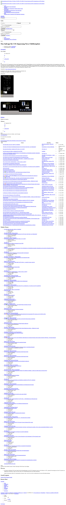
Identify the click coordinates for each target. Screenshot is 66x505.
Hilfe (5, 477)
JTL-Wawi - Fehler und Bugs (47, 179)
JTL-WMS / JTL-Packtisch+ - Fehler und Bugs (12, 256)
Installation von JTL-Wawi (46, 203)
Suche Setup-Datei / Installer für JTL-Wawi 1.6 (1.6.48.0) (15, 238)
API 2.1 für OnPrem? (6, 219)
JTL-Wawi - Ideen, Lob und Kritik (48, 221)
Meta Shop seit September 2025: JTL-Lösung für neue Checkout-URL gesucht (17, 213)
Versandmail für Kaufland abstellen (9, 170)
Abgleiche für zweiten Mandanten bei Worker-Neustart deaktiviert (15, 179)
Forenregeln (6, 484)
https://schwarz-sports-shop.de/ (10, 69)
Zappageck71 (14, 46)
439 (4, 124)
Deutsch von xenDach (52, 492)
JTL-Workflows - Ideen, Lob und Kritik (11, 364)
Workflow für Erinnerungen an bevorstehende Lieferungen (15, 192)
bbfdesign (2, 117)
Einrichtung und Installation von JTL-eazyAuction (12, 331)
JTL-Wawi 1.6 (6, 242)
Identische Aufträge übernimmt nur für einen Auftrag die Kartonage (15, 155)
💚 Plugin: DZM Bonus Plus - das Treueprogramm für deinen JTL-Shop (16, 172)
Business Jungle (44, 182)
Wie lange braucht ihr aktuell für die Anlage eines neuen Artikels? (14, 205)
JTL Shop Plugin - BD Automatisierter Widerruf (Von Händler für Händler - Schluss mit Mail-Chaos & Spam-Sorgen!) (25, 370)
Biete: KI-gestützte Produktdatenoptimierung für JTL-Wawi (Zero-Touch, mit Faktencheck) (19, 146)
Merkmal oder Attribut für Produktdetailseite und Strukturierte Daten (15, 157)
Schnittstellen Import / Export (47, 169)
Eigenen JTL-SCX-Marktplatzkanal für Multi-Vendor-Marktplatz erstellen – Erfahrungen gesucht (21, 328)
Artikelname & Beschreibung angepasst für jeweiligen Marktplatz (15, 217)
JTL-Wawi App (44, 205)
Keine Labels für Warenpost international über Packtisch (13, 210)
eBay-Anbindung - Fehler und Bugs (48, 164)
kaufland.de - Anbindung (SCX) (47, 170)
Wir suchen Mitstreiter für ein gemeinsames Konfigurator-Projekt (15, 188)
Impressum (6, 487)
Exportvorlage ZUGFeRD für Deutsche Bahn (10, 159)
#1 (4, 61)
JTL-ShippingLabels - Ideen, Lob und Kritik (12, 289)
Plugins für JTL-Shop (45, 158)
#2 (4, 131)
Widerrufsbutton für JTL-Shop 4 (9, 208)
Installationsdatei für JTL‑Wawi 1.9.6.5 (10, 203)
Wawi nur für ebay (6, 168)
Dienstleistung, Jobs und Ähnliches (48, 146)
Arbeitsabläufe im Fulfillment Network (48, 207)
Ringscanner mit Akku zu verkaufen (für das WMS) (12, 151)
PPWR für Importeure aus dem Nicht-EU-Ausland (12, 182)
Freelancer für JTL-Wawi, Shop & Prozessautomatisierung (14, 223)
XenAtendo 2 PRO (4, 493)
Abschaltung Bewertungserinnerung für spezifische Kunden (14, 186)
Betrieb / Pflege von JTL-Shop (47, 157)
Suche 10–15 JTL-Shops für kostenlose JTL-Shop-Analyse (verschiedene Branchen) (18, 187)
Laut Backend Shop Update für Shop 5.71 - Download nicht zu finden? (16, 212)
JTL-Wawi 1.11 (44, 159)
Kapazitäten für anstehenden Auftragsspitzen (11, 163)
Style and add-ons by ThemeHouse (39, 492)
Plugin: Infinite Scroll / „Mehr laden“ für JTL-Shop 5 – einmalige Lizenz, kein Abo (18, 158)
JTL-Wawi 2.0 (44, 153)
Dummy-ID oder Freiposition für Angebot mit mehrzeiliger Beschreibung (16, 221)
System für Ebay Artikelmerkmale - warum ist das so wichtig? (14, 161)
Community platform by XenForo (12, 492)
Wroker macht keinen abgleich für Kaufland (11, 375)
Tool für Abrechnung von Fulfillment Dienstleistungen (15, 207)
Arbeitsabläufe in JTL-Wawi (46, 217)
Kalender (7, 477)
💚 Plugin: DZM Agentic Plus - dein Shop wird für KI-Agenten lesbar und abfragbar (18, 177)
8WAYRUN (16, 493)
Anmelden (2, 481)
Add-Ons (25, 492)
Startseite (2, 477)
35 (4, 55)
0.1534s (9, 499)
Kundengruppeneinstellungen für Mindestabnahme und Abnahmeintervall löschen (18, 202)
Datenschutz (6, 486)
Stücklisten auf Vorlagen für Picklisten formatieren (12, 173)
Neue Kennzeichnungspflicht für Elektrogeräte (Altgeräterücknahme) (15, 222)
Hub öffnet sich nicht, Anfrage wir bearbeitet (11, 144)
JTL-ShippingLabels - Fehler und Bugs (11, 233)
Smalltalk (43, 151)
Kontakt (10, 477)
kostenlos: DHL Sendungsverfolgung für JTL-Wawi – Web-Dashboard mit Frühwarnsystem (19, 206)
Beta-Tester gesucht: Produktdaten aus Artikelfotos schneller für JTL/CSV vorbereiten (18, 200)
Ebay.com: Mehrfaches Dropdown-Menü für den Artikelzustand (14, 164)
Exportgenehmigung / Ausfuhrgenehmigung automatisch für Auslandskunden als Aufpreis (19, 224)
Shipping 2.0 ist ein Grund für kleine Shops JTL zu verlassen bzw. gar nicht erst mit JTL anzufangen (21, 166)
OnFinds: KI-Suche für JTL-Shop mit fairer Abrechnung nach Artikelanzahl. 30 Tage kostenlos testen (21, 218)
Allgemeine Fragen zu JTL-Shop (47, 186)
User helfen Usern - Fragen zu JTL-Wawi (11, 275)
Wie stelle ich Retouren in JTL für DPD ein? (11, 195)
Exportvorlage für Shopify (8, 169)
